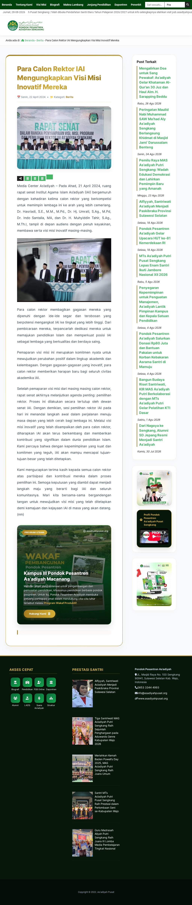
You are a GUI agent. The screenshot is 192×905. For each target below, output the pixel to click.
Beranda (7, 4)
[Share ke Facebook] (28, 178)
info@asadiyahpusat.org (152, 693)
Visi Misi (41, 4)
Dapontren (121, 4)
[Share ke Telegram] (49, 178)
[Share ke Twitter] (35, 178)
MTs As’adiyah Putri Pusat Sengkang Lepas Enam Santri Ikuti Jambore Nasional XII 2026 (155, 265)
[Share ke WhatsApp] (42, 178)
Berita (40, 40)
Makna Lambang (73, 4)
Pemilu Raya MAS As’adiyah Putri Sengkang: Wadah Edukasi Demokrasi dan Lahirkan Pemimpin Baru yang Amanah (154, 174)
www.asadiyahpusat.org (153, 698)
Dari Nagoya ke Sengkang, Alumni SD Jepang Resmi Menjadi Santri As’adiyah (153, 435)
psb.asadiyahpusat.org (167, 12)
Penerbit (136, 4)
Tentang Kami (24, 4)
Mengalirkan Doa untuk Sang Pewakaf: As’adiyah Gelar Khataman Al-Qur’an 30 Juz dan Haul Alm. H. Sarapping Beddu (155, 82)
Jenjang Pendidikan (99, 4)
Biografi (55, 4)
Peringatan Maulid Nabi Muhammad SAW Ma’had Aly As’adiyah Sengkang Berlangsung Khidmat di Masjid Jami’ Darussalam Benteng (154, 128)
